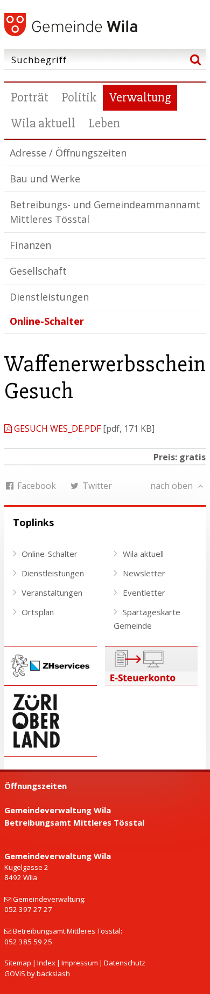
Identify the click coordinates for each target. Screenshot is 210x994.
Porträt (29, 97)
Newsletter (144, 573)
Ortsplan (38, 612)
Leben (104, 123)
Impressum (79, 963)
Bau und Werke (45, 178)
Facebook (35, 486)
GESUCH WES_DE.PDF (57, 428)
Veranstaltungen (52, 592)
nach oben (172, 486)
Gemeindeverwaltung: (49, 899)
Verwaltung (140, 97)
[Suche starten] (195, 59)
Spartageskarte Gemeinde (147, 619)
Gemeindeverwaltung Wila (57, 810)
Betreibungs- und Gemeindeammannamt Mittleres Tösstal (105, 212)
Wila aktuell (43, 123)
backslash (53, 973)
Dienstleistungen (49, 296)
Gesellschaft (38, 270)
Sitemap (17, 963)
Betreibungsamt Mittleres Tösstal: (67, 931)
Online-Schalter (47, 321)
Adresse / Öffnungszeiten (68, 152)
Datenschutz (124, 963)
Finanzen (30, 245)
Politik (78, 97)
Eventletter (144, 592)
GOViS (14, 973)
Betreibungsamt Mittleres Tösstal (74, 822)
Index (46, 963)
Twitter (96, 486)
